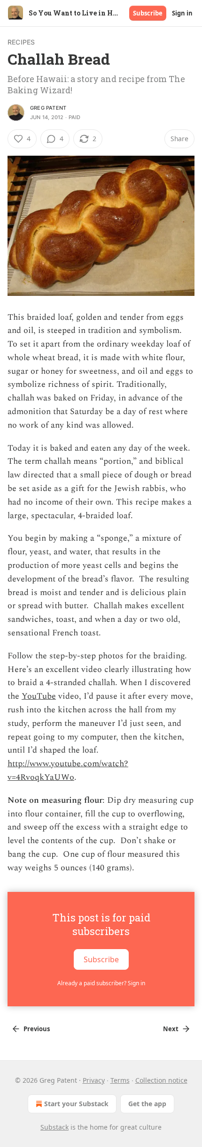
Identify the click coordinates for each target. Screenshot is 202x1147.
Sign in (182, 13)
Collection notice (161, 1080)
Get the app (147, 1103)
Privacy (94, 1080)
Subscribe (148, 13)
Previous (36, 1029)
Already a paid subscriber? (101, 983)
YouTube (39, 696)
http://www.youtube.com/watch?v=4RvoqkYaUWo (68, 770)
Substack (54, 1127)
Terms (120, 1080)
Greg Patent (48, 108)
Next (171, 1029)
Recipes (21, 42)
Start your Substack (76, 1103)
